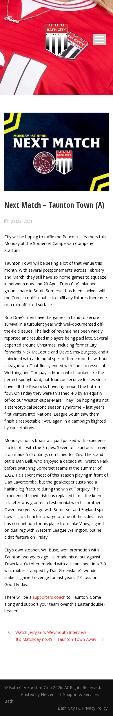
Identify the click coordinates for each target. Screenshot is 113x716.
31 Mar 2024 (21, 221)
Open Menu (99, 39)
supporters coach (49, 597)
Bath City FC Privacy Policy (83, 708)
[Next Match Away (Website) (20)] (56, 152)
